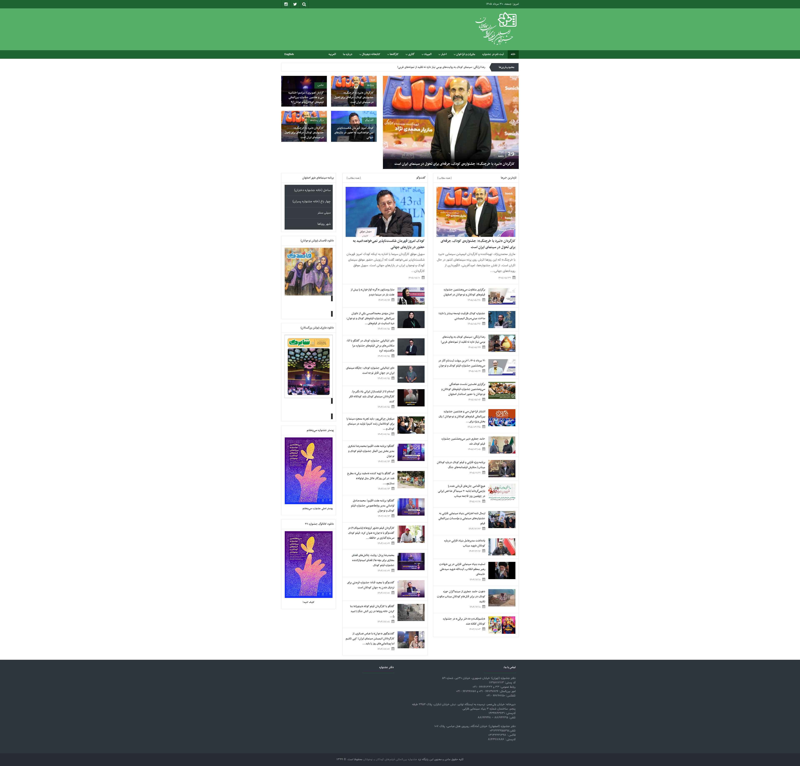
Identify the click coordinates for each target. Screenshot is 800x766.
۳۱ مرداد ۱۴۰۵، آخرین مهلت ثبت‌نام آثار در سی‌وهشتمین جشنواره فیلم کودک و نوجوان (438, 67)
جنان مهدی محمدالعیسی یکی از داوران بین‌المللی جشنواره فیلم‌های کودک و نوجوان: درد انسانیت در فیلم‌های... (370, 318)
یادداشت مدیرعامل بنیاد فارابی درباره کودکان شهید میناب (464, 543)
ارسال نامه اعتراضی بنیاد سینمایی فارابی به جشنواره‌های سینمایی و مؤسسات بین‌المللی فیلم (461, 518)
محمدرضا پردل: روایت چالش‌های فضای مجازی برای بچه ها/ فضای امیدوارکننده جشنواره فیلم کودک (373, 560)
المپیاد (427, 54)
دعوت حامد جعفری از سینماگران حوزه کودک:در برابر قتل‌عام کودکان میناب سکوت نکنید (461, 596)
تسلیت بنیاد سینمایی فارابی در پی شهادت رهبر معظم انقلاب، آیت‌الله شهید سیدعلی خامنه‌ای (462, 569)
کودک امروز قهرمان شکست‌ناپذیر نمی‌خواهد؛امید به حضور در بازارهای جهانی (354, 133)
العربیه (332, 54)
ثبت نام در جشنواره (493, 54)
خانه (513, 54)
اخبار (444, 54)
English (289, 54)
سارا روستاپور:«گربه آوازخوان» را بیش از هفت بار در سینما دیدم (372, 292)
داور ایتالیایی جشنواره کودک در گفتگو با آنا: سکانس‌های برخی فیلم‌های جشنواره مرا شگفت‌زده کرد (370, 345)
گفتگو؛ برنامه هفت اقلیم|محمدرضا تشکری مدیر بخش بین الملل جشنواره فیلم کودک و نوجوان (371, 451)
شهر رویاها (324, 224)
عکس (321, 85)
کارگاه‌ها (394, 54)
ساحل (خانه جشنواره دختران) (312, 190)
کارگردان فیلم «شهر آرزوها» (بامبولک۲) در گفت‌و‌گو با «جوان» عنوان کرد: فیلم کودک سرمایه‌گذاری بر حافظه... (371, 533)
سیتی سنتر (324, 212)
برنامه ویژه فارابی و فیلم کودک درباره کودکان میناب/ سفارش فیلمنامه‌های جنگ (461, 465)
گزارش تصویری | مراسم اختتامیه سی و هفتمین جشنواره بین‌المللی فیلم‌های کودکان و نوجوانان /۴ (306, 97)
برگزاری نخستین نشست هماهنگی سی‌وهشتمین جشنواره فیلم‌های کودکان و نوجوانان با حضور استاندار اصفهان (463, 389)
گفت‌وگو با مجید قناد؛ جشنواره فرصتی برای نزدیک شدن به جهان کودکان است (370, 585)
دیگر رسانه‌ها (317, 120)
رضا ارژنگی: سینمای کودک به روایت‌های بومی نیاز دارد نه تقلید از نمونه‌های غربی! (463, 339)
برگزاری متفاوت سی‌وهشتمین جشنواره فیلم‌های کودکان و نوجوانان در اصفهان (461, 164)
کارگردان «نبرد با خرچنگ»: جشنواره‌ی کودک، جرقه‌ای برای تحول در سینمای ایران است (354, 97)
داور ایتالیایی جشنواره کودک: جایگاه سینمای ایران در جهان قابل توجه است (370, 370)
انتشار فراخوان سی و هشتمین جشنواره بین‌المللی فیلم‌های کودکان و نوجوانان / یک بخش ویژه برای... (462, 416)
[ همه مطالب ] (444, 178)
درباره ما (347, 54)
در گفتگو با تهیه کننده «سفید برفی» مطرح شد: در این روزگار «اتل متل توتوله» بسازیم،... (370, 478)
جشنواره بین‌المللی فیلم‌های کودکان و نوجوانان (390, 759)
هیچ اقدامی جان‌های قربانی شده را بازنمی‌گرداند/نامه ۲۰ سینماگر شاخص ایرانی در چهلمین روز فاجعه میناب (461, 491)
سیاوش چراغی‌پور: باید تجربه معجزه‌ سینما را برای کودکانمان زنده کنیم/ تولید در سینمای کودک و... (370, 423)
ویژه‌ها (370, 85)
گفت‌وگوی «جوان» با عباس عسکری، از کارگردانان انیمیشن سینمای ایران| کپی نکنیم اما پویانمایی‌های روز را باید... (370, 638)
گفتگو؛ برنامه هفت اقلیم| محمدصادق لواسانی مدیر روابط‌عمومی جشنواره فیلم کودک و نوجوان (372, 505)
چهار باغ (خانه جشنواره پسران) (311, 201)
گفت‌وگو (369, 120)
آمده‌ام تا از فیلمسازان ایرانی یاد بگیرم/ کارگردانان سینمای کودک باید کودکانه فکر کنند (371, 396)
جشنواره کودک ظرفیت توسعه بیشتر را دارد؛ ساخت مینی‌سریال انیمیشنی (462, 316)
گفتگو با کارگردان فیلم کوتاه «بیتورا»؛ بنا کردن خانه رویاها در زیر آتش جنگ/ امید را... (372, 611)
